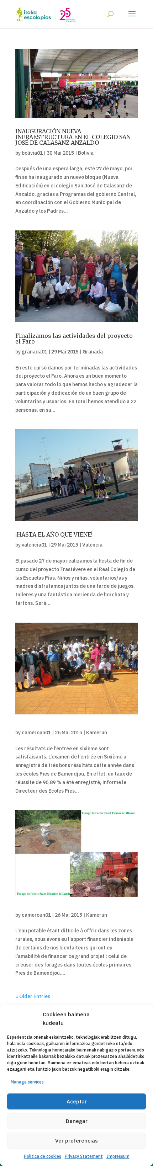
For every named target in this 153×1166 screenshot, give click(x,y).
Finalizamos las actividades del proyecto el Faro (74, 338)
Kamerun (96, 732)
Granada (93, 351)
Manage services (27, 1082)
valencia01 (34, 545)
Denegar (77, 1121)
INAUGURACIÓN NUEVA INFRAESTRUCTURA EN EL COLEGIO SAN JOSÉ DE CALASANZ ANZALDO (73, 137)
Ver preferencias (76, 1140)
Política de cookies (42, 1156)
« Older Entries (32, 996)
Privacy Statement (84, 1156)
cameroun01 (36, 732)
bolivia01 (32, 153)
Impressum (118, 1156)
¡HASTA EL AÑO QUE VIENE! (54, 534)
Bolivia (86, 153)
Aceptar (77, 1101)
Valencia (92, 545)
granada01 (34, 351)
